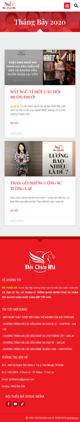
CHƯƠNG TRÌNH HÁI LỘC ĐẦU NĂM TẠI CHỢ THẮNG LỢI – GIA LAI (38, 336)
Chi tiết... (15, 123)
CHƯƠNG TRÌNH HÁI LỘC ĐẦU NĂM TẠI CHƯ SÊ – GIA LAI (34, 342)
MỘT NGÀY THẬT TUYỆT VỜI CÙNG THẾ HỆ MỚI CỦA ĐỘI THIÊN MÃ (38, 317)
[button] (67, 6)
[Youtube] (15, 404)
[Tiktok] (22, 404)
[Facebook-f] (9, 404)
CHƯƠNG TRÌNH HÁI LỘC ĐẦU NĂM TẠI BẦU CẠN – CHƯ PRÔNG (37, 349)
